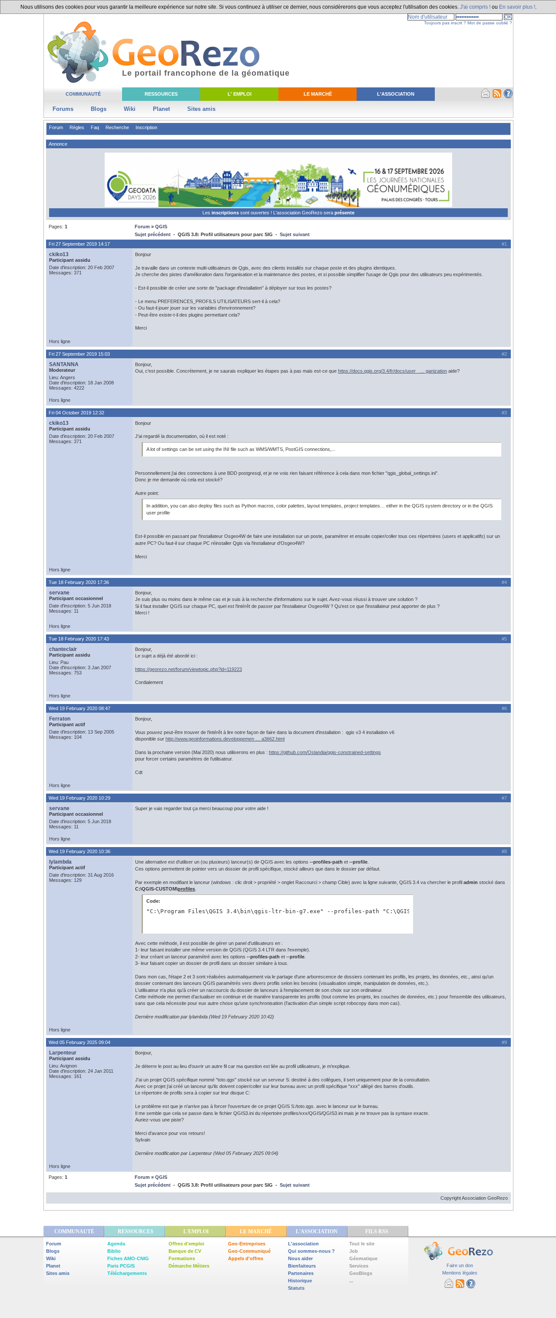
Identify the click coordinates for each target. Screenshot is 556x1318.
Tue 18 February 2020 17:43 (79, 638)
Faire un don (460, 1265)
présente (344, 212)
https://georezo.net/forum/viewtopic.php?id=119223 (188, 669)
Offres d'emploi (186, 1243)
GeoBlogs (360, 1273)
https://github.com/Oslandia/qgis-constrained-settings (325, 752)
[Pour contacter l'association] (485, 96)
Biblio (114, 1251)
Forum (56, 127)
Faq (95, 127)
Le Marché (318, 94)
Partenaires (301, 1273)
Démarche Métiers (189, 1265)
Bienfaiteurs (302, 1265)
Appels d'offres (245, 1258)
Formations (182, 1258)
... (351, 1280)
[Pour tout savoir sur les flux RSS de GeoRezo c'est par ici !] (497, 96)
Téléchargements (127, 1273)
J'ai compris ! (475, 7)
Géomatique (363, 1258)
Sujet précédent (153, 234)
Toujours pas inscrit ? (445, 22)
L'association (303, 1243)
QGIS (161, 226)
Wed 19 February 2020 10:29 (79, 798)
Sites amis (201, 109)
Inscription (146, 127)
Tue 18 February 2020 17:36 (79, 582)
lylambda (60, 862)
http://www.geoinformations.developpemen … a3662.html (225, 738)
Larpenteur (62, 1053)
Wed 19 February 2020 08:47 (79, 708)
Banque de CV (185, 1251)
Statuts (296, 1288)
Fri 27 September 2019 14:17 (79, 244)
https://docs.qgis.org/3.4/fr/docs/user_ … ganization (392, 371)
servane (59, 593)
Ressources (161, 94)
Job (353, 1251)
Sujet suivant (295, 234)
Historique (300, 1280)
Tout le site (361, 1243)
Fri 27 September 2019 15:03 (79, 354)
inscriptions (226, 212)
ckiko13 (59, 254)
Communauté (83, 94)
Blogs (98, 109)
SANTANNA (64, 364)
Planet (161, 109)
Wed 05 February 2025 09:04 (79, 1042)
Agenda (116, 1243)
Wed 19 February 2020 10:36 (79, 851)
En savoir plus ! (517, 7)
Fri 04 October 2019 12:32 (76, 412)
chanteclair (63, 649)
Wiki (130, 109)
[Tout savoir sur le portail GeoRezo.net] (508, 96)
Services (358, 1265)
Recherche (117, 127)
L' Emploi (240, 94)
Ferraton (59, 719)
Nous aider (300, 1258)
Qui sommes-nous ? (311, 1251)
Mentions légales (459, 1272)
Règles (77, 127)
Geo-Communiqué (249, 1251)
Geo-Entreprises (246, 1243)
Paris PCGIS (121, 1265)
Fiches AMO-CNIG (128, 1258)
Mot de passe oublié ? (489, 22)
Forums (63, 109)
